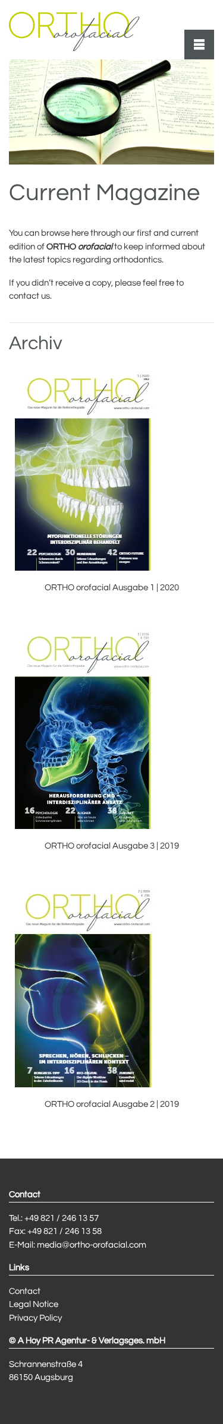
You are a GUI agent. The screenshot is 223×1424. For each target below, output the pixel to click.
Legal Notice (33, 1304)
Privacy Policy (35, 1318)
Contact (24, 1291)
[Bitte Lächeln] (74, 30)
